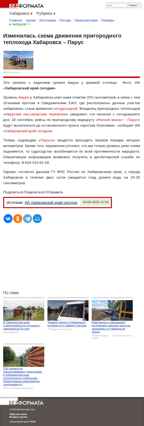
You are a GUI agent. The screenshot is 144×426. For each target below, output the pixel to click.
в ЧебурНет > (19, 24)
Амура (23, 97)
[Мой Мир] (37, 218)
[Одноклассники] (17, 218)
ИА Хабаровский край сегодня (51, 202)
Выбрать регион (18, 417)
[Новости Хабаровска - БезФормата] (22, 4)
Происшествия (86, 20)
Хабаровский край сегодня (27, 131)
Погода (65, 20)
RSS (33, 421)
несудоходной (65, 109)
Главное (15, 20)
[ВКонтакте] (8, 218)
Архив (31, 20)
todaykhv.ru (16, 72)
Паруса (46, 140)
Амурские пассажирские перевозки (35, 114)
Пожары (107, 20)
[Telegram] (27, 218)
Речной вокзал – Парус (118, 120)
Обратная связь (18, 414)
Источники (47, 20)
